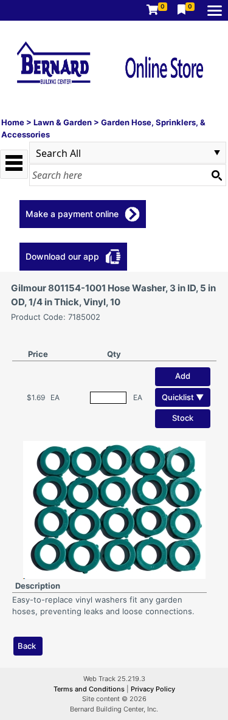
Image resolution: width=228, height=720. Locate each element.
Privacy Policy (153, 689)
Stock (182, 418)
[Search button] (216, 175)
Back (27, 646)
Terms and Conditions (90, 689)
